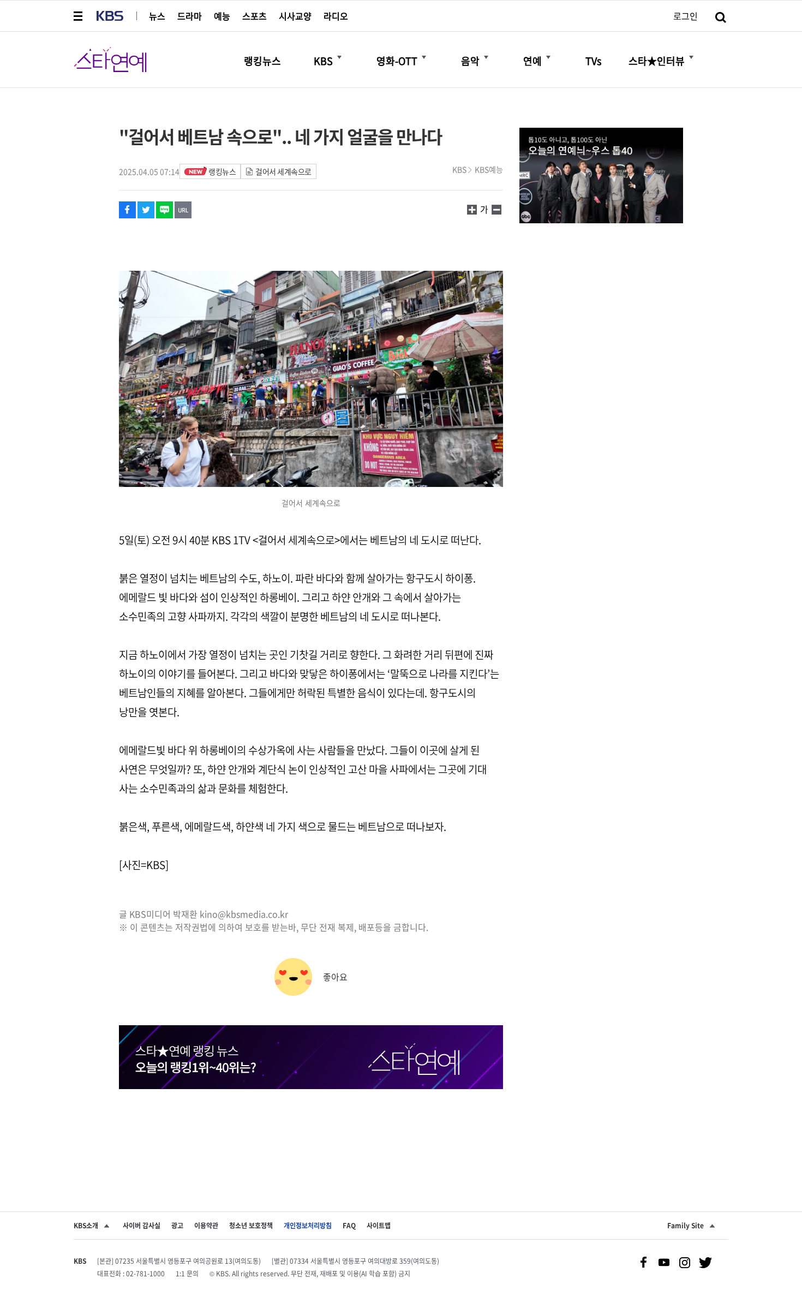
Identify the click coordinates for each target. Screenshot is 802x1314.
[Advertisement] (311, 1130)
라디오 (336, 15)
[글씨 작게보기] (472, 209)
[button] (79, 16)
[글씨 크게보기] (496, 209)
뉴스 (157, 15)
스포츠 (254, 15)
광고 (177, 1225)
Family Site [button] (685, 1225)
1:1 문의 (187, 1274)
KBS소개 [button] (86, 1225)
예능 (222, 15)
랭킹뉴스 (222, 171)
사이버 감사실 (141, 1225)
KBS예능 (489, 169)
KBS (459, 169)
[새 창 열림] (127, 209)
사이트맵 (379, 1225)
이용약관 (206, 1225)
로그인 (685, 15)
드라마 (189, 15)
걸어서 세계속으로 (283, 171)
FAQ (349, 1225)
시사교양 (295, 15)
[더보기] (339, 57)
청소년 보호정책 (251, 1225)
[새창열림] (601, 177)
